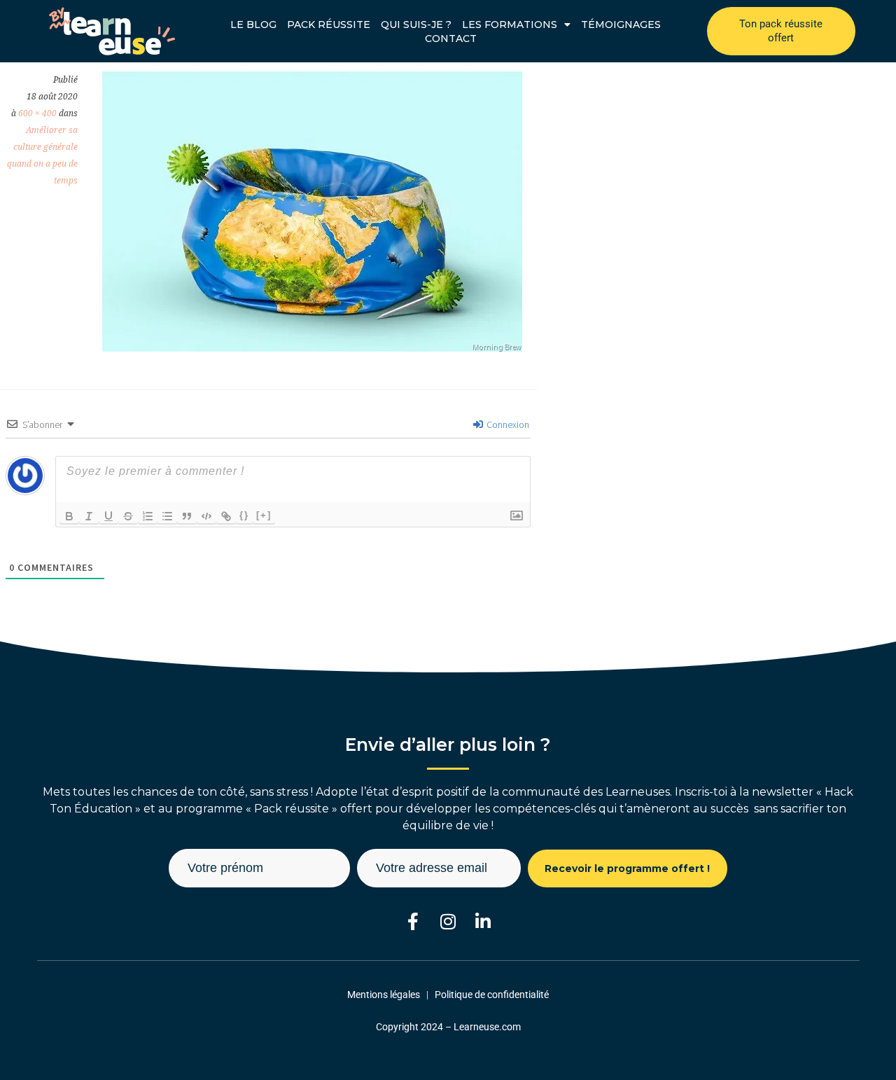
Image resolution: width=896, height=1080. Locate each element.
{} (244, 515)
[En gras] (69, 516)
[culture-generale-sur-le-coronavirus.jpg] (312, 347)
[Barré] (128, 516)
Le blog (253, 24)
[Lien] (226, 516)
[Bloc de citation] (187, 516)
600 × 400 (37, 113)
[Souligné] (108, 516)
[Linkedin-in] (483, 921)
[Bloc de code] (206, 516)
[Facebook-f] (413, 921)
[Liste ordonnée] (148, 516)
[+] (264, 515)
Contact (451, 38)
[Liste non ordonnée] (167, 516)
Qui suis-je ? (416, 24)
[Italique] (89, 516)
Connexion (506, 424)
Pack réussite (328, 24)
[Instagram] (448, 921)
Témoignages (621, 24)
